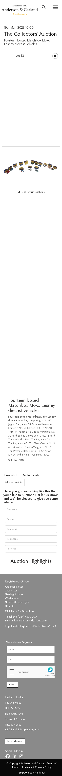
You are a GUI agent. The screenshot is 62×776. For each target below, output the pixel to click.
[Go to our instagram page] (22, 757)
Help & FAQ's (12, 708)
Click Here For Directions (19, 611)
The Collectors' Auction (30, 34)
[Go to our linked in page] (15, 757)
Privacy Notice (13, 724)
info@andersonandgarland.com (29, 620)
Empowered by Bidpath (32, 772)
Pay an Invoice (13, 702)
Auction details (31, 475)
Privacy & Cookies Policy (37, 767)
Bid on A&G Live (14, 713)
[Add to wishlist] (55, 56)
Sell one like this (13, 482)
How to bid (10, 475)
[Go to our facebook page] (8, 757)
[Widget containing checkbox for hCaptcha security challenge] (32, 672)
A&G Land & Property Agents (22, 729)
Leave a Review (15, 741)
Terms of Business (15, 719)
